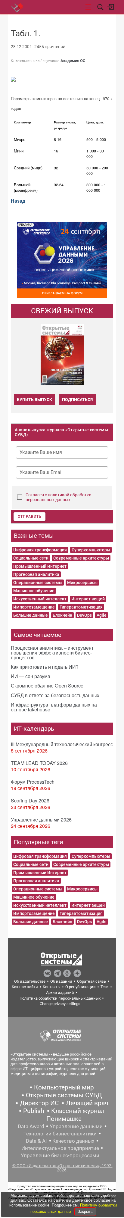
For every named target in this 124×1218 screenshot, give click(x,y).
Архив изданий (60, 992)
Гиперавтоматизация (81, 607)
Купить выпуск (34, 399)
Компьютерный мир (64, 1087)
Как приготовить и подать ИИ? (45, 666)
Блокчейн (62, 615)
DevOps (84, 615)
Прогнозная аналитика (36, 574)
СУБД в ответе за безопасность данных (55, 695)
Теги (105, 987)
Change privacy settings (60, 1003)
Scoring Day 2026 (30, 800)
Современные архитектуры (81, 558)
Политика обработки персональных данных (60, 998)
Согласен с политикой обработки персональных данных (58, 497)
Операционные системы (37, 582)
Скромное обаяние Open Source (47, 685)
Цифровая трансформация (40, 549)
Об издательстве (29, 981)
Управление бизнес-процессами (60, 1155)
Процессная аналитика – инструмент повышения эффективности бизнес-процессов (52, 652)
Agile (102, 615)
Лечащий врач (87, 1103)
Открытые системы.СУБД (64, 1095)
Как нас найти (25, 987)
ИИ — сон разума (30, 676)
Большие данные (30, 615)
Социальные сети (30, 558)
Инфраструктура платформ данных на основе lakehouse (54, 707)
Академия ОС (72, 60)
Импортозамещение (34, 607)
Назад (18, 200)
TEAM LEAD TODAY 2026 (39, 762)
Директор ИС (39, 1103)
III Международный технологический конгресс (62, 744)
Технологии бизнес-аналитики (60, 1134)
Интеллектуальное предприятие (60, 1148)
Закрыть (85, 1211)
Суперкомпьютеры (91, 549)
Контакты (51, 987)
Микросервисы (82, 582)
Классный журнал (77, 1111)
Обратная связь (91, 981)
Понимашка (64, 1118)
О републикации (80, 987)
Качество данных (73, 1141)
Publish (33, 1111)
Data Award (31, 1126)
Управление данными (76, 1126)
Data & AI (36, 1141)
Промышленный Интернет (40, 566)
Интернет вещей (88, 598)
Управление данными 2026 (41, 819)
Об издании (61, 981)
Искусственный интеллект (40, 598)
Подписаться (77, 399)
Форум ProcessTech (32, 781)
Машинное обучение (33, 590)
